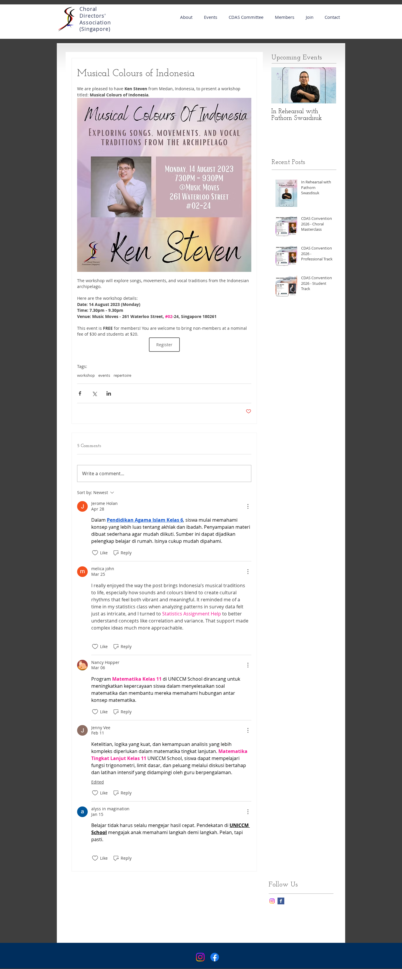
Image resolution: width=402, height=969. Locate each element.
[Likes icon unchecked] (95, 552)
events (104, 375)
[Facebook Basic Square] (281, 901)
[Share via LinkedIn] (109, 393)
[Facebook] (214, 957)
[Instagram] (272, 901)
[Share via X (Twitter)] (94, 393)
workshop (86, 375)
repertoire (122, 375)
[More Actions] (247, 506)
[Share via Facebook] (80, 393)
